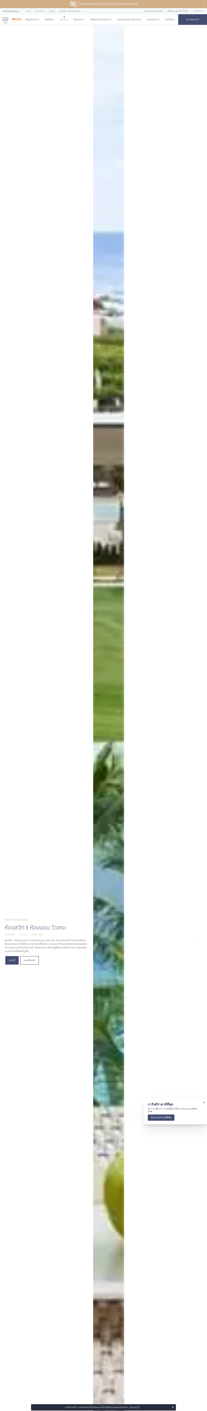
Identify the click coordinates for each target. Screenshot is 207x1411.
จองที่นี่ (12, 960)
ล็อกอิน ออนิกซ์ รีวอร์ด (178, 11)
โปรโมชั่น (169, 19)
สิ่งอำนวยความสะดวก (100, 19)
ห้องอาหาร (78, 19)
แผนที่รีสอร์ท (29, 960)
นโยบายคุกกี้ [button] (134, 1407)
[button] (11, 11)
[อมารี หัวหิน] (17, 19)
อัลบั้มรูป (48, 19)
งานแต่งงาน (152, 19)
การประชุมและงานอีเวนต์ (128, 19)
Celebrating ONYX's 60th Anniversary (109, 4)
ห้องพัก (63, 19)
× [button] (173, 1407)
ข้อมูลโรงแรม (32, 19)
